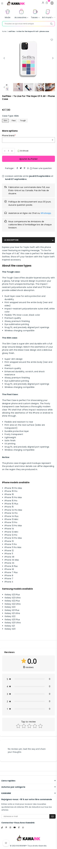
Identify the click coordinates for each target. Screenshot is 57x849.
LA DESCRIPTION (11, 240)
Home (4, 31)
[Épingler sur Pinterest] (24, 168)
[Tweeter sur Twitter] (21, 168)
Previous (4, 58)
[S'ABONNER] (52, 816)
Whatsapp (46, 213)
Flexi (13, 120)
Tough (23, 120)
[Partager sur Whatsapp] (28, 168)
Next (53, 58)
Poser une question (42, 168)
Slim (5, 120)
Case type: (10, 115)
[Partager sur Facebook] (17, 168)
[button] (52, 3)
